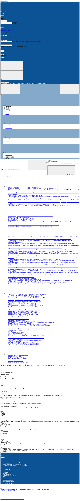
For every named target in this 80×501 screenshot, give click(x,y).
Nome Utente (15, 22)
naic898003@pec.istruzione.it (16, 465)
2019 (48, 162)
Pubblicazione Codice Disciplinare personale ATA (18, 359)
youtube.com (3, 433)
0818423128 (7, 463)
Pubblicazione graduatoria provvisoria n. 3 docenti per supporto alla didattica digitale (24, 279)
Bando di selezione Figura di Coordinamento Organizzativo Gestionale (22, 321)
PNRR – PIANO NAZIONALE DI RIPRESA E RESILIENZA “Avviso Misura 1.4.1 (25, 195)
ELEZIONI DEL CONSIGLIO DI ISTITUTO (17, 358)
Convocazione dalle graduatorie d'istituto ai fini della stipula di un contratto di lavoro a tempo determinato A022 (30, 226)
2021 (7, 215)
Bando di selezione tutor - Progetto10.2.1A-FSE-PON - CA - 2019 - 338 (22, 311)
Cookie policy (6, 472)
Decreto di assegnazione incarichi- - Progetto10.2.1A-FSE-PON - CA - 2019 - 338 (24, 301)
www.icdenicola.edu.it (5, 410)
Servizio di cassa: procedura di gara (15, 333)
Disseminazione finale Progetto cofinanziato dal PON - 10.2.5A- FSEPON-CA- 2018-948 (26, 328)
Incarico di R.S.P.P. (12, 331)
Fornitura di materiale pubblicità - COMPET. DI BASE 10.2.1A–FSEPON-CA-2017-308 (26, 336)
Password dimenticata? (5, 25)
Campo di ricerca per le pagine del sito (8, 169)
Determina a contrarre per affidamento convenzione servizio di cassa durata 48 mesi (24, 340)
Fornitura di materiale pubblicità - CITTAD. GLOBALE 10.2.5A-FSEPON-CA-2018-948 (26, 335)
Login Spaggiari (32, 43)
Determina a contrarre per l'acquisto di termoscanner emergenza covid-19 (22, 255)
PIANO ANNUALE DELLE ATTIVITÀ (16, 357)
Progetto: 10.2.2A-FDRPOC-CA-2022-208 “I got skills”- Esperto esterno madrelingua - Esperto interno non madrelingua (32, 188)
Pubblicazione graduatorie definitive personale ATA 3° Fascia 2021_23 (22, 220)
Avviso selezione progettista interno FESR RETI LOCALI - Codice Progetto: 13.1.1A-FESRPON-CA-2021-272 (30, 216)
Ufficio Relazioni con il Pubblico (9, 475)
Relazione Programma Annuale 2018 (15, 361)
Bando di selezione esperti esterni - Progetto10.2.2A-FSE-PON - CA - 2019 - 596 (24, 314)
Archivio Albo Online (51, 161)
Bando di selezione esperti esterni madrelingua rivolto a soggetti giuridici (22, 306)
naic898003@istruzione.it (16, 464)
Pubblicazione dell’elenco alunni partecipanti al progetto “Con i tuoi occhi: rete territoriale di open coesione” (29, 329)
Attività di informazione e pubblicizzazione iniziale (18, 315)
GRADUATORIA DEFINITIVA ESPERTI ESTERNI (19, 362)
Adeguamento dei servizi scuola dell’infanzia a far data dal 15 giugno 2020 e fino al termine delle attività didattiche (30, 274)
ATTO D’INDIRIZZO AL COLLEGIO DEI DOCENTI (19, 323)
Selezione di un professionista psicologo (16, 242)
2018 (7, 354)
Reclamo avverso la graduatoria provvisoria (16, 302)
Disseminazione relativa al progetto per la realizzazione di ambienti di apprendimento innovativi (27, 294)
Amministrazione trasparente (8, 481)
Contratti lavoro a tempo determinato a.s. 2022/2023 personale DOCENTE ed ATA (24, 198)
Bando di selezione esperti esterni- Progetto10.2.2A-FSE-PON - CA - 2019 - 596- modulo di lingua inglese (29, 298)
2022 (7, 186)
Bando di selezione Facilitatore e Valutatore (16, 320)
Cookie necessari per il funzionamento (8, 406)
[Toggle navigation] (10, 89)
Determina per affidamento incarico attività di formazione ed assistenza (22, 278)
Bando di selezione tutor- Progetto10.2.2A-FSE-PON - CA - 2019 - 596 (22, 313)
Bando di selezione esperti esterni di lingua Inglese (18, 355)
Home (48, 160)
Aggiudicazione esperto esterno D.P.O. (15, 307)
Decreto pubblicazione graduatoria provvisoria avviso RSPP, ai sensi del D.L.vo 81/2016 (25, 269)
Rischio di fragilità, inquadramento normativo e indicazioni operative (21, 275)
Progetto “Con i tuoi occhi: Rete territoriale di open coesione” (20, 334)
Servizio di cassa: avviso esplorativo (15, 339)
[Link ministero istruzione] (6, 2)
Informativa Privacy (7, 474)
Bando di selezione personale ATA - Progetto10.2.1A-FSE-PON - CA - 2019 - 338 (24, 317)
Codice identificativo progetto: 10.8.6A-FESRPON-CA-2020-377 (21, 277)
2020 (7, 235)
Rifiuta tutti (10, 397)
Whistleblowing (6, 479)
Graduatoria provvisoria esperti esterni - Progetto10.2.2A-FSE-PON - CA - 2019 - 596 (25, 295)
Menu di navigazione (70, 174)
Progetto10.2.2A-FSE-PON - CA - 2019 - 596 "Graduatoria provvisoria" (22, 304)
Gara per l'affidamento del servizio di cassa (16, 332)
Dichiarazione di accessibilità (8, 476)
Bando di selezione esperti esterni (14, 356)
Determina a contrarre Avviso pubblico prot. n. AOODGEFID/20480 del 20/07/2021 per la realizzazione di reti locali (31, 204)
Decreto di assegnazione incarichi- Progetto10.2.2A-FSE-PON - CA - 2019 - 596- (24, 300)
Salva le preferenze (10, 452)
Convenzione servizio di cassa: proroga (15, 341)
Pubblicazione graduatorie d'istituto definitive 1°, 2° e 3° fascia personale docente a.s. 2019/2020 (27, 324)
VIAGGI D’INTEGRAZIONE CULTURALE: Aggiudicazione (21, 342)
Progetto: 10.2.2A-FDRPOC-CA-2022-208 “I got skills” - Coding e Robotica (23, 187)
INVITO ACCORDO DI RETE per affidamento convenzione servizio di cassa (23, 343)
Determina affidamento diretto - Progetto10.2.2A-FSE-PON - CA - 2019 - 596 (23, 296)
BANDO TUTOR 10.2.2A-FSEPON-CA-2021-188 (18, 217)
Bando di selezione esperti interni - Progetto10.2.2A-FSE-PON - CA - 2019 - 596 (24, 312)
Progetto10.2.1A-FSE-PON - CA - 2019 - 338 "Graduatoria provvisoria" (22, 303)
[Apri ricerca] (70, 89)
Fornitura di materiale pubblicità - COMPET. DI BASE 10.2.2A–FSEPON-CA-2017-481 (26, 338)
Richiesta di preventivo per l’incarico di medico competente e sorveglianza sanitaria (24, 190)
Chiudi (2, 50)
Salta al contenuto (4, 1)
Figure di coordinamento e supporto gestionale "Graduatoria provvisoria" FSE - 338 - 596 (25, 305)
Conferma (6, 82)
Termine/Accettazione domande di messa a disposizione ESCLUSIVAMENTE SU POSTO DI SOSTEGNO (29, 325)
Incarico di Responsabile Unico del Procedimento (18, 316)
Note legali (5, 473)
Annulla (2, 82)
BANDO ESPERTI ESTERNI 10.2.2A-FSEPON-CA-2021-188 (21, 219)
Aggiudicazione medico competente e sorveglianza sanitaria (20, 309)
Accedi (2, 16)
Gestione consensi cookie (8, 480)
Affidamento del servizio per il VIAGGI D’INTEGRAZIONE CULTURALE (23, 344)
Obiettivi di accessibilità (7, 477)
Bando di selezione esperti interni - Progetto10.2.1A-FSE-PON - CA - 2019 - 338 (24, 310)
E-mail (13, 41)
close (2, 94)
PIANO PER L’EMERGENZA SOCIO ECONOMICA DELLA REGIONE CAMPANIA (26, 281)
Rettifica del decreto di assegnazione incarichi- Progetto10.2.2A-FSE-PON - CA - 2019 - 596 (26, 297)
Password (14, 23)
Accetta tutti (20, 397)
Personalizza (3, 397)
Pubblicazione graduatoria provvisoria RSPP (17, 330)
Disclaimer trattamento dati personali (7, 490)
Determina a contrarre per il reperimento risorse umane (18, 319)
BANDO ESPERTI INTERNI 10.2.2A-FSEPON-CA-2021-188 (21, 218)
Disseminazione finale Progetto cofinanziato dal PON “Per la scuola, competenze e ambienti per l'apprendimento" (30, 326)
